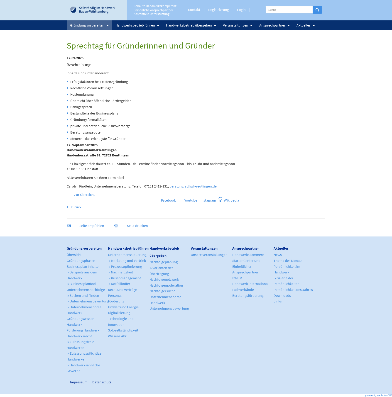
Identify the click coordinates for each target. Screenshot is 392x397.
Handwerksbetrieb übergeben (189, 25)
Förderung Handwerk (83, 330)
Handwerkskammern (248, 254)
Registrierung (218, 9)
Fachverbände (243, 289)
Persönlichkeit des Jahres (293, 289)
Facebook (168, 200)
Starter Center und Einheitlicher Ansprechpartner (246, 266)
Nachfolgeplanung (163, 262)
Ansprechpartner (272, 25)
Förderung (116, 301)
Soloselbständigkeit (123, 330)
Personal (115, 295)
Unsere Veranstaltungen (209, 254)
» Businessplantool (81, 283)
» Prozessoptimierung (125, 266)
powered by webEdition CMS (378, 395)
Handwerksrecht (79, 336)
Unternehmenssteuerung (127, 254)
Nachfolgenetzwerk (164, 279)
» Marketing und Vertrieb (127, 260)
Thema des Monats (288, 260)
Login (241, 9)
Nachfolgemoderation (166, 285)
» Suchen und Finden (83, 295)
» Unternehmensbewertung (88, 301)
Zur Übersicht (84, 194)
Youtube (191, 200)
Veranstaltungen (235, 25)
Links (278, 301)
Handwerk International (250, 283)
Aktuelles (303, 25)
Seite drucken (137, 225)
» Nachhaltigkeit (120, 272)
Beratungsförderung (248, 295)
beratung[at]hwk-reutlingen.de (193, 186)
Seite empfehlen (91, 225)
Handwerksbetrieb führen (135, 25)
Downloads (282, 295)
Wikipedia (231, 200)
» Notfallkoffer (119, 283)
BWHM (237, 278)
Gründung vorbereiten (87, 25)
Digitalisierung (119, 312)
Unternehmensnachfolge (86, 289)
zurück (76, 207)
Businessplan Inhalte (82, 266)
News (278, 254)
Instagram (207, 200)
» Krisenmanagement (124, 278)
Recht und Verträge (122, 289)
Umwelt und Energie (123, 307)
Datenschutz (100, 382)
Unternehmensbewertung (169, 308)
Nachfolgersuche (162, 291)
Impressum (72, 382)
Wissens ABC (117, 336)
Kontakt (194, 9)
